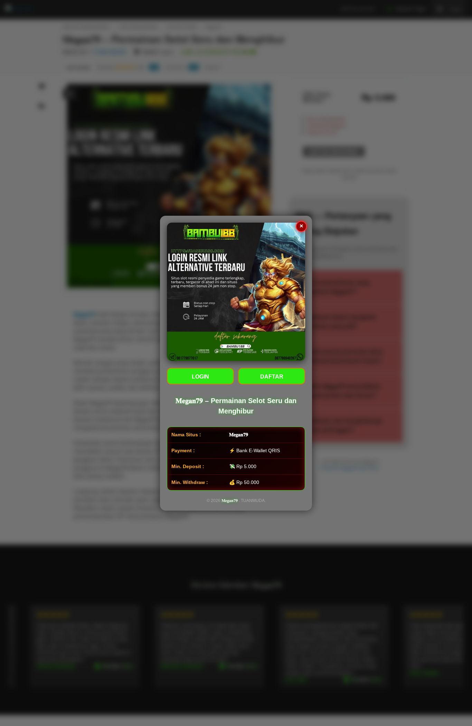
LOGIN (200, 377)
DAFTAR (271, 377)
